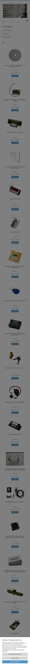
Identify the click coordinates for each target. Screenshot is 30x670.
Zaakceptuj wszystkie (15, 661)
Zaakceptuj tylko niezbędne (15, 654)
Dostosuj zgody (15, 658)
